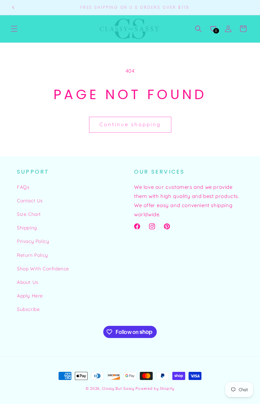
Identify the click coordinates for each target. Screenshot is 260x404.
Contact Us (30, 201)
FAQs (23, 187)
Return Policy (32, 255)
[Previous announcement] (13, 7)
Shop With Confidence (43, 269)
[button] (14, 28)
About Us (28, 282)
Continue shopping (130, 124)
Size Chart (29, 214)
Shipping (27, 228)
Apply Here (30, 296)
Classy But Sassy (118, 388)
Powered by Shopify (154, 388)
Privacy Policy (33, 241)
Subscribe (28, 309)
